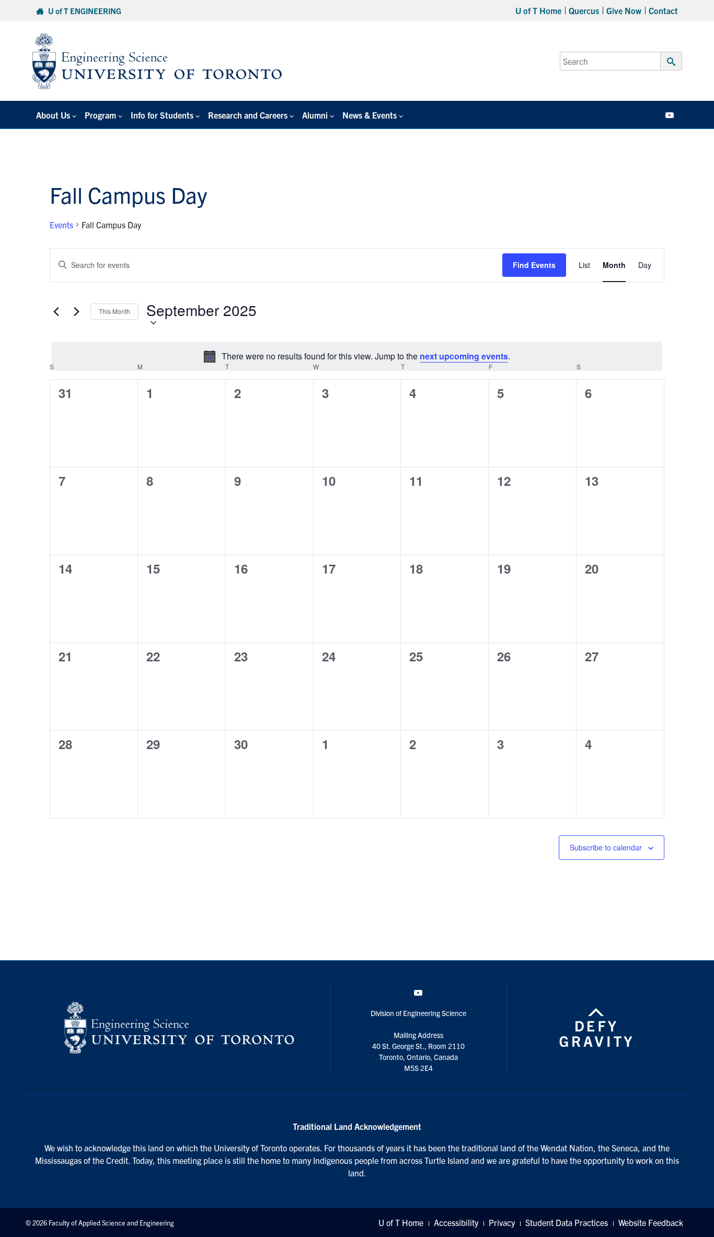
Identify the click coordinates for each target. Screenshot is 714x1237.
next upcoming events (464, 356)
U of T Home (538, 10)
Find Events (534, 265)
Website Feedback (650, 1222)
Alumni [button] (315, 115)
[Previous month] (56, 312)
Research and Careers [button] (247, 115)
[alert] (357, 356)
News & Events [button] (369, 115)
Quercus (584, 10)
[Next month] (76, 312)
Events (61, 224)
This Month (114, 311)
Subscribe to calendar (606, 847)
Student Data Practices (566, 1222)
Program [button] (100, 115)
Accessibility (456, 1222)
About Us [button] (53, 115)
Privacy (502, 1222)
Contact (663, 10)
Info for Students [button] (162, 115)
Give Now (623, 10)
